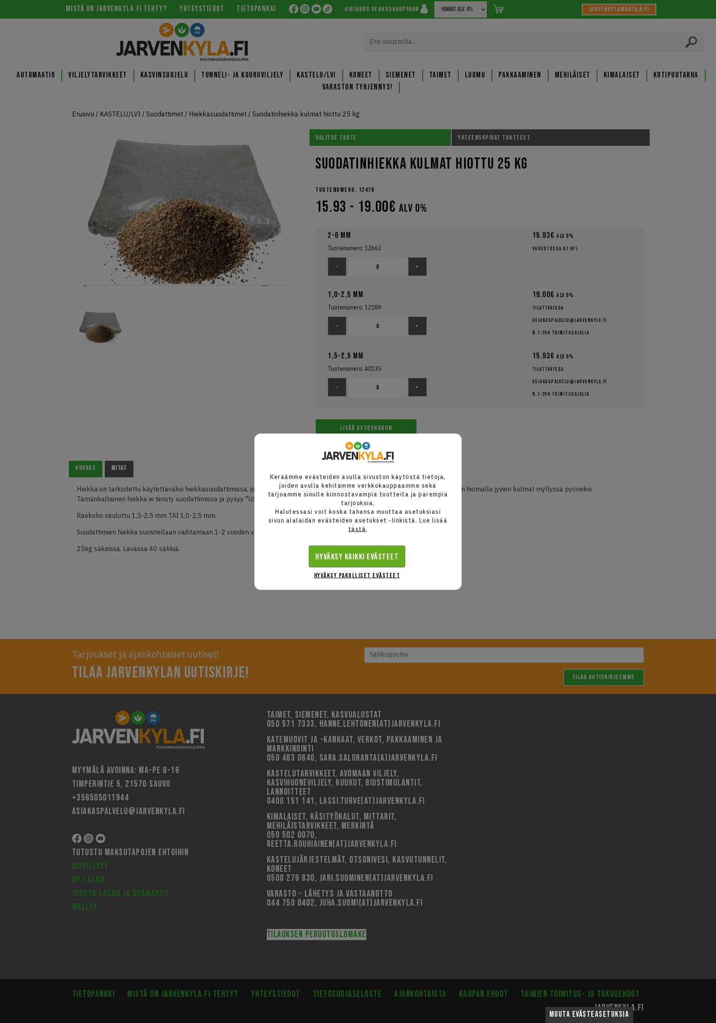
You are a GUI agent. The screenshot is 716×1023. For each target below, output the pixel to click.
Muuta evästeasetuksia (589, 1014)
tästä (357, 528)
